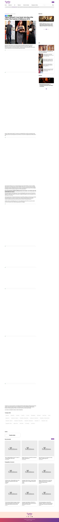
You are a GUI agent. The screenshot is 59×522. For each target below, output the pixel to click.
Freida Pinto (22, 415)
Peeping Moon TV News (9, 423)
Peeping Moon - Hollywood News (18, 420)
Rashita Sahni (12, 435)
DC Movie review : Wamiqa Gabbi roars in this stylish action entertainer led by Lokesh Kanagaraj (12, 481)
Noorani (49, 415)
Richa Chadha (21, 423)
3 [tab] (46, 29)
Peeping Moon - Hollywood (9, 420)
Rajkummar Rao (16, 423)
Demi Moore (17, 415)
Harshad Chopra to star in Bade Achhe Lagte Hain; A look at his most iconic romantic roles (48, 55)
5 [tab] (48, 29)
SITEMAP (31, 520)
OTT (39, 42)
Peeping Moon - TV (37, 420)
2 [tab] (45, 29)
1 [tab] (46, 88)
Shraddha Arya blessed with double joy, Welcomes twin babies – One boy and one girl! (48, 70)
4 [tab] (47, 29)
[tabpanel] (46, 21)
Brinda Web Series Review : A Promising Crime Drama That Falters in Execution (46, 85)
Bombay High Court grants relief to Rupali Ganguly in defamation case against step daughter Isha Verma (48, 60)
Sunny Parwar (33, 423)
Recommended (7, 459)
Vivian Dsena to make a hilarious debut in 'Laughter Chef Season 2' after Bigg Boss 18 (48, 65)
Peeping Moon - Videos (44, 420)
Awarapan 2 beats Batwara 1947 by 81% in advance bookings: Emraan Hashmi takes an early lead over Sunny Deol (29, 503)
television (40, 75)
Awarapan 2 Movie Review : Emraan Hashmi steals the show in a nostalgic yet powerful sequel (29, 481)
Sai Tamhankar (27, 423)
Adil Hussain (7, 415)
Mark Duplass (39, 415)
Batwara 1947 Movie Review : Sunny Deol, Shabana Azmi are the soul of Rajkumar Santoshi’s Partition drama (46, 24)
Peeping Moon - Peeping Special (29, 420)
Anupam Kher (12, 415)
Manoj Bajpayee (33, 415)
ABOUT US (28, 520)
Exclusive (6, 483)
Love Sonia (27, 415)
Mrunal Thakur (44, 415)
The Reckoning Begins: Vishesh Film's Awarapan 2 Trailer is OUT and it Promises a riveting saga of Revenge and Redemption (46, 503)
